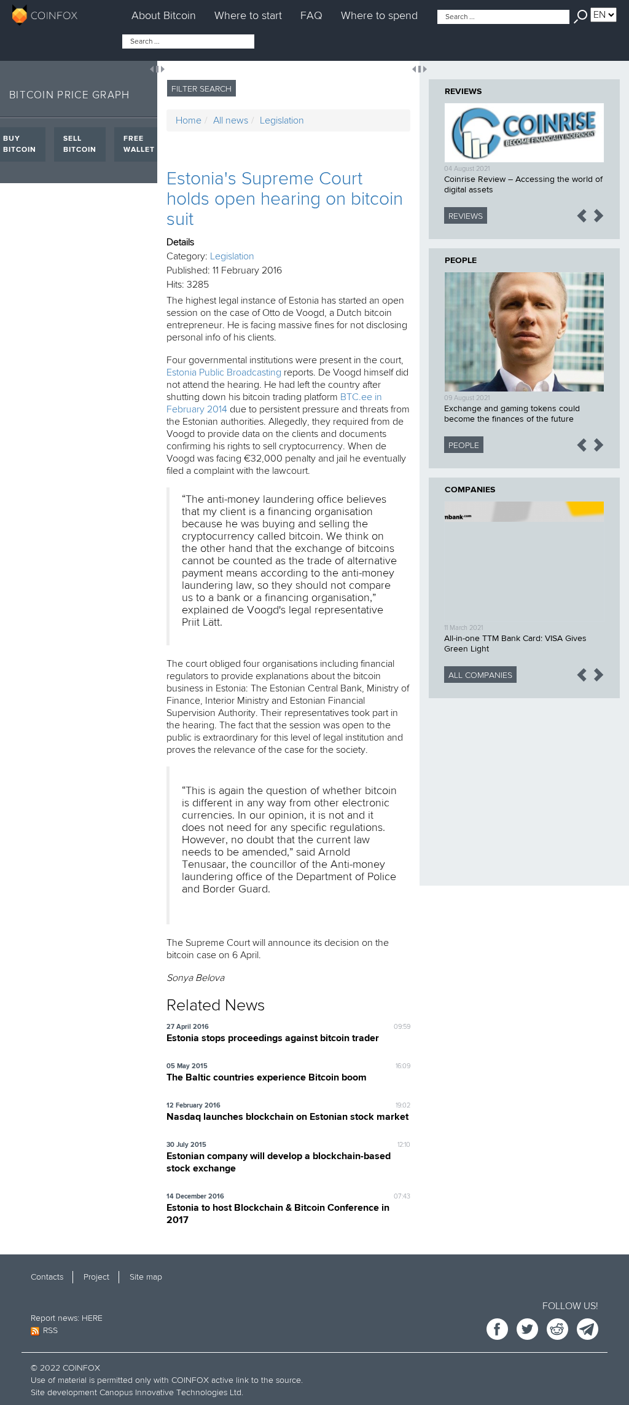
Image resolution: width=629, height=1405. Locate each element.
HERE (92, 1318)
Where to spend (379, 15)
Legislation (282, 120)
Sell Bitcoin (79, 144)
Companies (470, 490)
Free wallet (139, 144)
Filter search (201, 89)
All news (230, 120)
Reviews (463, 91)
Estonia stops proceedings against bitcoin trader (272, 1039)
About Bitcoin (163, 15)
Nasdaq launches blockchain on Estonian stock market (287, 1117)
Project (96, 1277)
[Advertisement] (524, 784)
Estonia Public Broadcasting (225, 372)
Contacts (47, 1277)
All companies (480, 675)
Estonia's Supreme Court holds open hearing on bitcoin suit (284, 198)
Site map (146, 1277)
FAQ (311, 15)
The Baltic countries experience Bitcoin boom (266, 1078)
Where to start (248, 15)
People (461, 260)
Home (188, 120)
